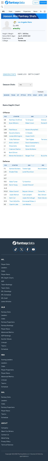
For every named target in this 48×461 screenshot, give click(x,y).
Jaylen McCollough (28, 198)
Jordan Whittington (15, 136)
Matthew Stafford (15, 120)
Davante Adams (14, 133)
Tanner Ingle (26, 168)
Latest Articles (6, 301)
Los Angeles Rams (25, 22)
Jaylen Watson (14, 195)
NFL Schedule (6, 295)
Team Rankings (6, 285)
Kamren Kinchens (14, 168)
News (35, 11)
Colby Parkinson (14, 139)
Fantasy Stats (6, 312)
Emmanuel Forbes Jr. (29, 201)
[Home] (15, 3)
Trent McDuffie (14, 201)
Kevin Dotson (13, 152)
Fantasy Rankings (7, 325)
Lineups (4, 342)
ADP (2, 281)
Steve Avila (13, 146)
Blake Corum (30, 123)
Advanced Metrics (7, 332)
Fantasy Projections (8, 322)
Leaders (18, 11)
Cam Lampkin (27, 195)
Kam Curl (12, 198)
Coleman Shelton (15, 149)
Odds (3, 271)
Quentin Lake (13, 204)
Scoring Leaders (7, 360)
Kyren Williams (13, 123)
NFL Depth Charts (7, 278)
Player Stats (5, 264)
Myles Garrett (14, 191)
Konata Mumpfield (32, 129)
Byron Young (13, 185)
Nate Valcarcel (43, 198)
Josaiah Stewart (28, 185)
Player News (5, 274)
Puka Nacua (13, 129)
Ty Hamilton (26, 182)
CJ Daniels (29, 133)
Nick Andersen (43, 168)
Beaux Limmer (30, 146)
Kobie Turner (13, 182)
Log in (36, 2)
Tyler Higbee (30, 139)
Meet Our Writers (7, 431)
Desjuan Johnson (27, 191)
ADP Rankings (6, 336)
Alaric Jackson (14, 142)
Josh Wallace (26, 204)
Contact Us (5, 435)
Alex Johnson (42, 195)
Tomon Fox (41, 191)
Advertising (5, 438)
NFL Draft (4, 298)
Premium (43, 2)
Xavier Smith (30, 136)
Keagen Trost (30, 156)
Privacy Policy (5, 441)
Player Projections (7, 370)
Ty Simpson (29, 120)
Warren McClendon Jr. (16, 156)
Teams (3, 346)
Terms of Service (7, 445)
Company (4, 428)
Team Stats (5, 288)
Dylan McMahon (31, 149)
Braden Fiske (13, 172)
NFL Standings (6, 291)
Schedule (4, 349)
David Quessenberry (32, 142)
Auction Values (6, 339)
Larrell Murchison (28, 172)
